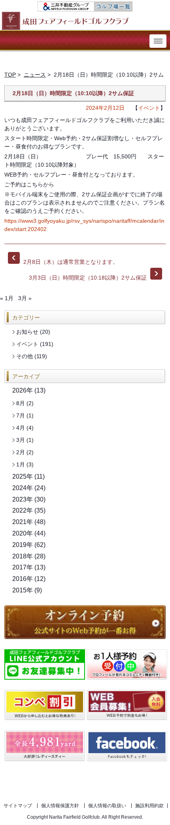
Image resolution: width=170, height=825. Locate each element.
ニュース (35, 74)
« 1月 (6, 298)
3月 (20, 440)
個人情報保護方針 (60, 805)
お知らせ (27, 332)
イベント (149, 108)
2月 (20, 452)
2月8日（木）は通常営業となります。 (70, 262)
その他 (24, 356)
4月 (20, 428)
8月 (20, 403)
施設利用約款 (149, 805)
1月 (20, 464)
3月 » (25, 298)
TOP (10, 74)
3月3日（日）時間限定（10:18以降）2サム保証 (95, 276)
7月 (20, 415)
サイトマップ (18, 805)
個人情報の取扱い (107, 805)
